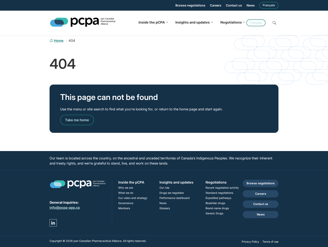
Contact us (234, 5)
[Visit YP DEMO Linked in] (53, 222)
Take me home (77, 120)
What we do (125, 192)
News (251, 5)
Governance (125, 203)
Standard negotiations (219, 192)
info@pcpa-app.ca (65, 208)
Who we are (125, 187)
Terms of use (270, 241)
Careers (215, 5)
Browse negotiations (190, 5)
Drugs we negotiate (171, 192)
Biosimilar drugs (215, 203)
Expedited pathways (218, 198)
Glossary (164, 208)
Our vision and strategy (132, 198)
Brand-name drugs (217, 208)
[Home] (83, 26)
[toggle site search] (274, 23)
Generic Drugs (214, 213)
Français (269, 5)
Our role (164, 187)
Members (124, 208)
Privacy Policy (250, 241)
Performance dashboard (174, 198)
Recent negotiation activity (222, 187)
